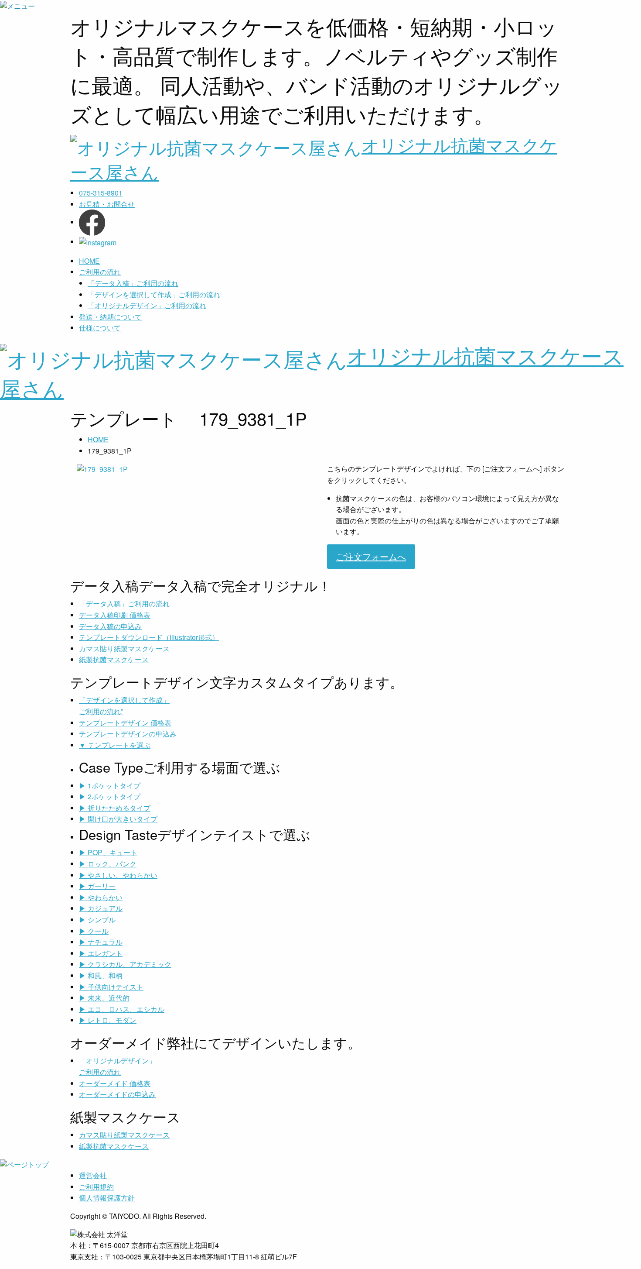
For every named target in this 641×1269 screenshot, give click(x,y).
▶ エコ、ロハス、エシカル (121, 1009)
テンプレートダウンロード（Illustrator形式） (149, 637)
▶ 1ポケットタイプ (109, 786)
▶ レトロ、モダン (107, 1020)
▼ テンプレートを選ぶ (114, 745)
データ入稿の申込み (110, 626)
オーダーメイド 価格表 (114, 1083)
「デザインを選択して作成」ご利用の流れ (154, 294)
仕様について (100, 328)
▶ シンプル (97, 920)
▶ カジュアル (101, 908)
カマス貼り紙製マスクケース (124, 648)
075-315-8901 (101, 193)
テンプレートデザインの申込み (128, 734)
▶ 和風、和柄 (101, 975)
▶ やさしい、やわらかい (118, 875)
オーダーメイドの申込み (117, 1094)
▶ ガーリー (97, 886)
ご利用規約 (96, 1187)
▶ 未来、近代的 (104, 998)
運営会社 (93, 1175)
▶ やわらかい (101, 897)
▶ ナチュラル (101, 942)
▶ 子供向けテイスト (111, 987)
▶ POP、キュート (108, 852)
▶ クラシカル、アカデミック (125, 964)
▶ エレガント (101, 953)
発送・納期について (110, 317)
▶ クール (94, 931)
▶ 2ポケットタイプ (109, 796)
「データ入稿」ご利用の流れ (133, 283)
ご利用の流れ (100, 272)
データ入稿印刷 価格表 (114, 615)
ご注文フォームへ (371, 556)
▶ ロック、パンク (107, 864)
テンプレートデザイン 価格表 (125, 723)
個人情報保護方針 (107, 1198)
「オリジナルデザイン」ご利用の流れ (147, 305)
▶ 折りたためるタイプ (114, 808)
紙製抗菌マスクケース (114, 659)
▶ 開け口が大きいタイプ (118, 819)
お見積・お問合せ (107, 204)
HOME (89, 261)
